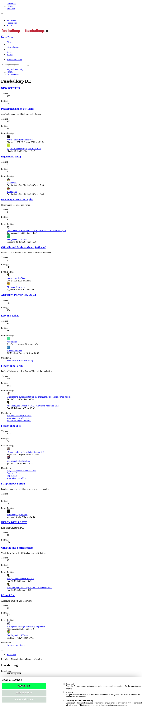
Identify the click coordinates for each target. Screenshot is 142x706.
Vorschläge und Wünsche (18, 418)
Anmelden (11, 20)
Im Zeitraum (6, 671)
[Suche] (2, 35)
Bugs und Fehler (14, 473)
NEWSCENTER (10, 88)
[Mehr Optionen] (2, 650)
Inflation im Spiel (14, 350)
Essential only (24, 692)
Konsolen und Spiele (16, 645)
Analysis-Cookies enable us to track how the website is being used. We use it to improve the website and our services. (103, 694)
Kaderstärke (12, 342)
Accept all (24, 685)
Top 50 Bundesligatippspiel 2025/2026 (24, 148)
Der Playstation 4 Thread (18, 635)
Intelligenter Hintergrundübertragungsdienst (26, 626)
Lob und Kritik (10, 315)
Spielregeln (12, 182)
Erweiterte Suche (14, 59)
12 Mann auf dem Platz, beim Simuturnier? (25, 452)
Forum (9, 54)
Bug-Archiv (12, 475)
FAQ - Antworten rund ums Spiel (21, 470)
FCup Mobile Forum (13, 483)
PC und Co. (8, 595)
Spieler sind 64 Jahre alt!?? (18, 461)
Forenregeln (12, 191)
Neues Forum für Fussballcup (20, 140)
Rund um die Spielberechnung (20, 360)
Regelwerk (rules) (11, 156)
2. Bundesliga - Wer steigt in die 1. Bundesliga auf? (29, 587)
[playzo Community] (24, 32)
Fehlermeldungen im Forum (19, 420)
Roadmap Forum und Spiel (17, 199)
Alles (9, 42)
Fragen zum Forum (12, 365)
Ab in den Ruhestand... (17, 287)
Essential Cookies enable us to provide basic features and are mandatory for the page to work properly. (103, 686)
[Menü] (2, 13)
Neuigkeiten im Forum (16, 239)
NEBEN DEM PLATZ (14, 522)
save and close (24, 699)
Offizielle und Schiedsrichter (17, 547)
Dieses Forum (13, 47)
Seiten (9, 52)
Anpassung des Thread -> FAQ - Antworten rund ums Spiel (33, 406)
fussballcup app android (17, 514)
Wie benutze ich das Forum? (19, 415)
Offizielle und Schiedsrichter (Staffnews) (23, 247)
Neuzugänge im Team (16, 278)
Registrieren (12, 23)
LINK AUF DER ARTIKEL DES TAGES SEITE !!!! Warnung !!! (36, 230)
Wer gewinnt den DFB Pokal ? (20, 578)
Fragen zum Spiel (11, 425)
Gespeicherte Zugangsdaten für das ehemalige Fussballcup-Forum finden (38, 397)
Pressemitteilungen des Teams (17, 108)
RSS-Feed (11, 654)
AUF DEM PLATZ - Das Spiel (18, 295)
